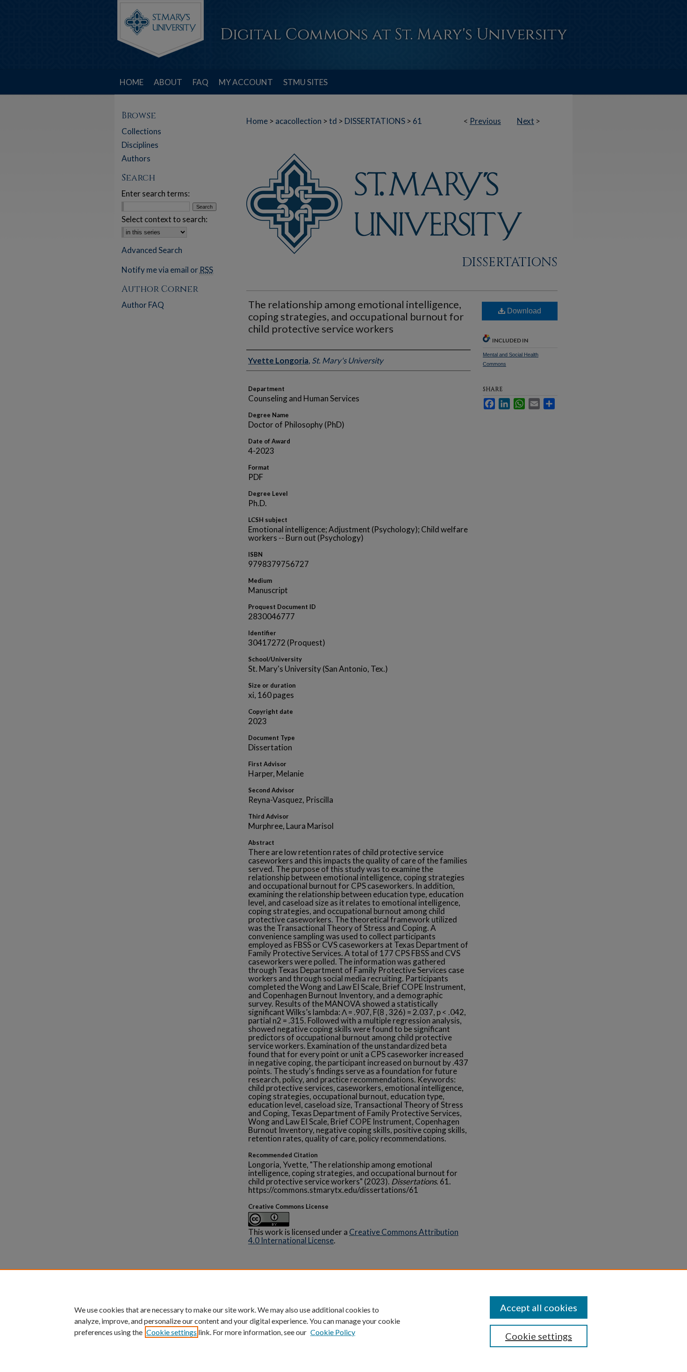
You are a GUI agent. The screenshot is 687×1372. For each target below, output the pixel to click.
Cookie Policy (332, 1332)
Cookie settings (171, 1332)
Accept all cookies (538, 1307)
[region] (343, 1320)
